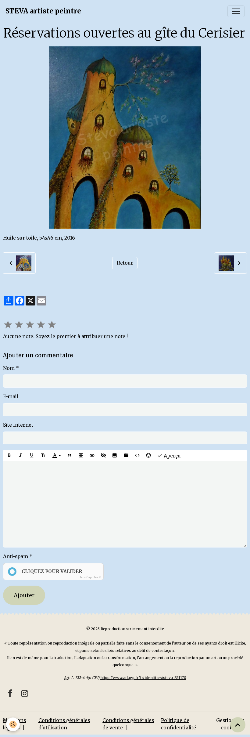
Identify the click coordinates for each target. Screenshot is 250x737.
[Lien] (92, 455)
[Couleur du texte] (56, 455)
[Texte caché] (103, 455)
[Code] (137, 455)
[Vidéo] (126, 455)
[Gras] (9, 455)
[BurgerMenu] (236, 11)
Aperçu (171, 456)
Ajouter (24, 595)
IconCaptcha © (91, 577)
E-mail (10, 396)
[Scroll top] (237, 724)
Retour (125, 263)
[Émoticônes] (148, 455)
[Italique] (20, 455)
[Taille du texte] (43, 455)
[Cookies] (13, 724)
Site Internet (18, 425)
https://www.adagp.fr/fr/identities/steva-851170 (143, 677)
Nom (9, 368)
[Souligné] (32, 455)
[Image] (114, 455)
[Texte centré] (81, 455)
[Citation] (69, 455)
